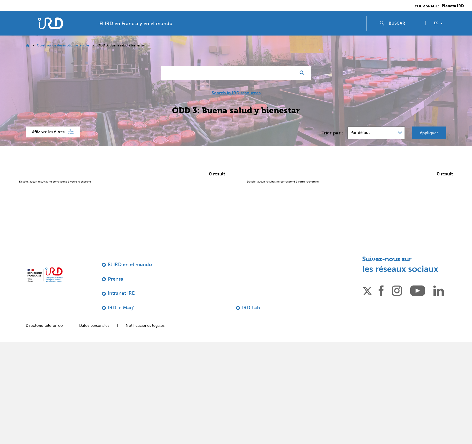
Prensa (115, 279)
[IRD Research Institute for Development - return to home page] (45, 274)
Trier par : (332, 132)
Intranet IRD (121, 293)
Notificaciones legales (145, 325)
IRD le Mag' (121, 307)
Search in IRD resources (236, 93)
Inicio (27, 45)
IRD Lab (251, 307)
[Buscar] (303, 73)
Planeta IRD (453, 6)
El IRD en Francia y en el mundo (135, 23)
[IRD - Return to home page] (50, 23)
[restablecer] (289, 73)
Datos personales (94, 325)
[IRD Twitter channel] (367, 290)
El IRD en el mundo (130, 264)
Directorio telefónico (44, 325)
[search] (405, 23)
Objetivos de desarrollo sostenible (63, 45)
